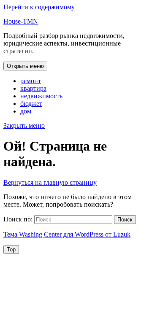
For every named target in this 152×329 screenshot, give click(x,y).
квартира (33, 88)
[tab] (25, 66)
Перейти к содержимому (39, 7)
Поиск (125, 219)
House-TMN (20, 21)
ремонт (30, 80)
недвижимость (41, 96)
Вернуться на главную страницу (50, 182)
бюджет (31, 103)
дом (25, 111)
